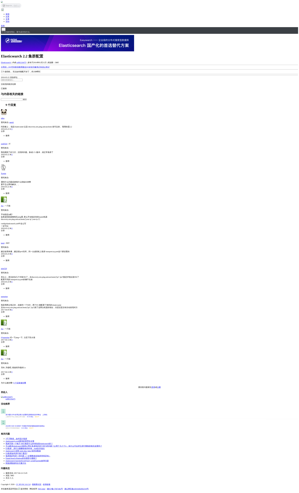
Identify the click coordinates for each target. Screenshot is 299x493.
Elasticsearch (6, 63)
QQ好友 (29, 67)
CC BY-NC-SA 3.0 (23, 484)
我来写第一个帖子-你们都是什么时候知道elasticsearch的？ (29, 444)
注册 (159, 387)
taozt (2, 243)
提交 (25, 99)
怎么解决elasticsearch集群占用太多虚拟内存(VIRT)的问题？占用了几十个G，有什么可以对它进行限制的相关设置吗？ (54, 446)
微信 (24, 67)
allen (2, 118)
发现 (7, 14)
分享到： (4, 67)
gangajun (4, 297)
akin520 (4, 269)
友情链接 (46, 484)
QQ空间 (11, 67)
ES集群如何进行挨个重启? (16, 453)
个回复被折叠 (19, 383)
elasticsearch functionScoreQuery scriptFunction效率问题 (27, 461)
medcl (11, 122)
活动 (7, 21)
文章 (7, 19)
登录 (3, 26)
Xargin (3, 174)
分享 (7, 17)
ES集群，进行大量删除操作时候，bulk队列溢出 (25, 448)
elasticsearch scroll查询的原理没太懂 (20, 441)
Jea (2, 206)
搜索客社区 (36, 484)
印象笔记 (36, 67)
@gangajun (5, 337)
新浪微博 (18, 67)
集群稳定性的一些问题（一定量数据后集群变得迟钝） (28, 456)
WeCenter (41, 489)
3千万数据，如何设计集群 (16, 439)
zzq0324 (4, 144)
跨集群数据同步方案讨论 (16, 463)
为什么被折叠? (7, 383)
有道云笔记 (45, 67)
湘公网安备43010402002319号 (76, 489)
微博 (7, 136)
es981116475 (21, 63)
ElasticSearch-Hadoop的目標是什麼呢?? (21, 458)
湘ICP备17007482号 (55, 489)
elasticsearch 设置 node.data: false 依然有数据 (23, 451)
